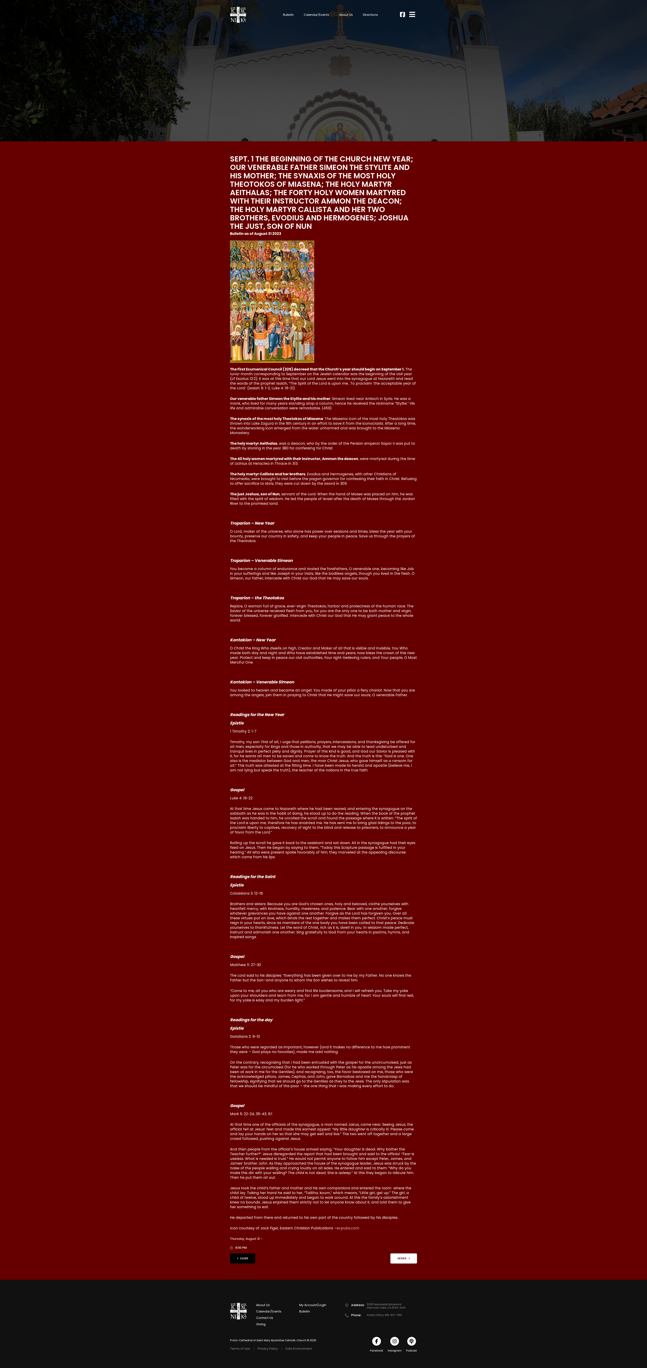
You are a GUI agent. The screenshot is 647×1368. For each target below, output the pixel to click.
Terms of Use (240, 1348)
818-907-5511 (393, 1315)
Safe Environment (298, 1348)
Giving (261, 1324)
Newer (402, 1258)
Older (244, 1258)
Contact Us (264, 1318)
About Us (346, 15)
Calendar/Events (316, 15)
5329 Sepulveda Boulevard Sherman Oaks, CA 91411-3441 (386, 1306)
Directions (370, 15)
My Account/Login (312, 1305)
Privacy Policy (268, 1348)
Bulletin (288, 15)
